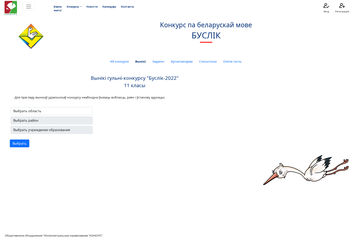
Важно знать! (58, 8)
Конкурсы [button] (73, 6)
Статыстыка (208, 61)
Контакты (127, 6)
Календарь (109, 6)
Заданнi (158, 61)
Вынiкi (140, 61)
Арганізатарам (182, 61)
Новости (92, 6)
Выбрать (19, 143)
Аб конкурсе (119, 61)
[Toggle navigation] (28, 6)
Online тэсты (232, 61)
